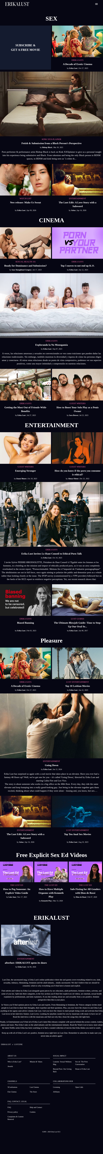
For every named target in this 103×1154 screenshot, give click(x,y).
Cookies (32, 1112)
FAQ (9, 1107)
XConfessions (12, 1087)
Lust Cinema (34, 1087)
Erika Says (51, 341)
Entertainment (51, 761)
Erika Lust (73, 68)
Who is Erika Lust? (14, 1062)
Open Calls (79, 1087)
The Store (33, 1092)
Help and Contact (36, 1107)
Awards (10, 1066)
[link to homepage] (17, 4)
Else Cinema (12, 1092)
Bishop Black (47, 147)
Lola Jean (12, 897)
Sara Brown (74, 415)
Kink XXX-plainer (51, 139)
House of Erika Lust (82, 1069)
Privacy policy (13, 1112)
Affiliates (56, 1092)
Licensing (56, 1087)
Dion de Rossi (81, 897)
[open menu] (96, 4)
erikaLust (6, 1044)
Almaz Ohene (73, 479)
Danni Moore (21, 479)
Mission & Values (36, 1062)
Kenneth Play (46, 901)
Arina (73, 210)
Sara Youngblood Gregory (22, 270)
